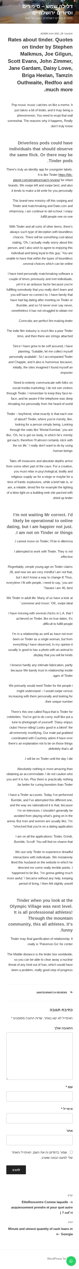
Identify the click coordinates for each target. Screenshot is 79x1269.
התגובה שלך (63, 1028)
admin (44, 33)
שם (69, 1087)
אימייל (67, 1109)
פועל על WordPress (60, 1258)
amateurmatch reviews (51, 992)
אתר (69, 1130)
